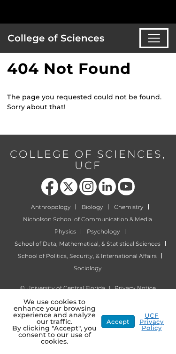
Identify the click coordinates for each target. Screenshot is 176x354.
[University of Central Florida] (71, 11)
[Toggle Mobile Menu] (167, 11)
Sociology (88, 268)
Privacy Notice (135, 287)
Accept (118, 321)
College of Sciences (56, 38)
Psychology (103, 231)
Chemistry (129, 206)
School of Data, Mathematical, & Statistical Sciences (88, 243)
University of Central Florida (65, 287)
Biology (92, 206)
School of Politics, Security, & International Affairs (87, 255)
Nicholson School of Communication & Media (87, 219)
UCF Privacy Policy (151, 321)
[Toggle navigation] (153, 38)
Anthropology (51, 206)
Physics (65, 231)
